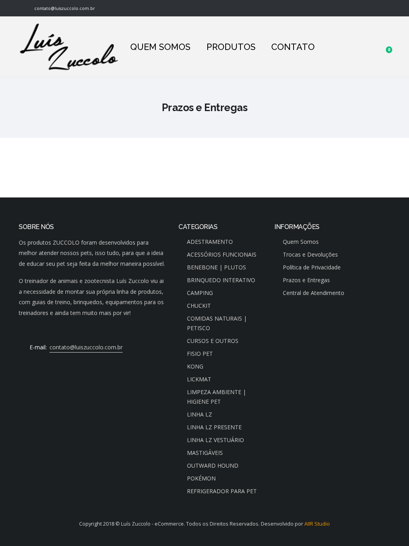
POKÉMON (201, 478)
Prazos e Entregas (306, 280)
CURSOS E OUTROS (212, 341)
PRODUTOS (231, 47)
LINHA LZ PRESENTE (214, 427)
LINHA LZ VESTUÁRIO (215, 440)
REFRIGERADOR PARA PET (222, 491)
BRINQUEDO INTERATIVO (221, 280)
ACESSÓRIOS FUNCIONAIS (221, 254)
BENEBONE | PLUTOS (216, 267)
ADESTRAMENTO (210, 241)
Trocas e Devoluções (310, 254)
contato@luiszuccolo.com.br (63, 8)
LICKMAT (199, 379)
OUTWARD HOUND (212, 465)
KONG (195, 366)
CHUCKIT (199, 305)
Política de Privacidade (312, 267)
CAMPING (200, 293)
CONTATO (293, 47)
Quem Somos (301, 241)
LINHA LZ (199, 414)
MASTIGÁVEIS (205, 452)
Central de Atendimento (313, 293)
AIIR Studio (317, 523)
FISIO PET (200, 353)
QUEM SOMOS (160, 47)
